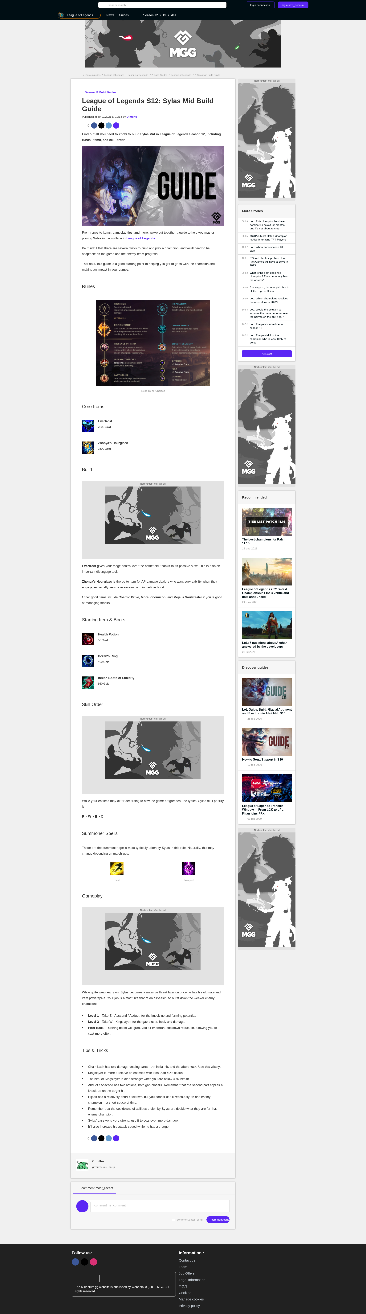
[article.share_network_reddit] (109, 125)
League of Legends (114, 75)
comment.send (220, 1219)
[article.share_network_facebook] (94, 125)
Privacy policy (189, 1306)
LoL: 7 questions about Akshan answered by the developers (264, 644)
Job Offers (187, 1273)
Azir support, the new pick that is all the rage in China (269, 289)
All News (267, 353)
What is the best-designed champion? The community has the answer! (269, 276)
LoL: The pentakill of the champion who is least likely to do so (268, 339)
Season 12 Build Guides (100, 92)
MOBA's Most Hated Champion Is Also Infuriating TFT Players (268, 237)
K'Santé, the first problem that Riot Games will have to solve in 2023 (269, 262)
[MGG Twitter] (84, 1262)
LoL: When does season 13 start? (266, 248)
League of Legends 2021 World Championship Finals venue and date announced (265, 593)
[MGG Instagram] (93, 1262)
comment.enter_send (190, 1219)
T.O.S (183, 1286)
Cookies (185, 1293)
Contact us (187, 1260)
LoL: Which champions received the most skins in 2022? (269, 300)
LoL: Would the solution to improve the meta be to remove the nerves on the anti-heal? (269, 313)
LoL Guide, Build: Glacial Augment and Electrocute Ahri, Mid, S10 (267, 711)
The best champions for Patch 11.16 (264, 541)
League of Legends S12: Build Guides (147, 75)
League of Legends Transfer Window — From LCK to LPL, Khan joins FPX (263, 809)
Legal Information (192, 1280)
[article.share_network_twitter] (101, 125)
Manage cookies (191, 1299)
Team (183, 1267)
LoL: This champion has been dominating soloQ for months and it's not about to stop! (268, 225)
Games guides (92, 75)
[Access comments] (116, 125)
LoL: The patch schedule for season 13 (267, 326)
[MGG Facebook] (75, 1262)
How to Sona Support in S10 (262, 759)
